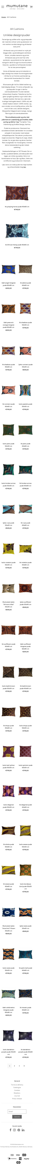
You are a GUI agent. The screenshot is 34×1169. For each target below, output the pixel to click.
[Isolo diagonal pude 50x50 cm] (8, 791)
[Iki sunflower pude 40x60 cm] (8, 630)
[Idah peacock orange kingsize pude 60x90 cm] (8, 308)
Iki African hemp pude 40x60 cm (17, 245)
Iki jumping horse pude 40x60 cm (17, 207)
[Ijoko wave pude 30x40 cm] (25, 912)
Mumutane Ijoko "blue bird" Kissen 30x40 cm (8, 928)
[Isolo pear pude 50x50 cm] (8, 430)
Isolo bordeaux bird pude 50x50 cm (25, 886)
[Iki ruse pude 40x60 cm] (25, 509)
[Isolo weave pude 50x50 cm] (25, 830)
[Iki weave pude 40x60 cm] (8, 870)
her (25, 167)
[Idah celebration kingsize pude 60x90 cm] (8, 993)
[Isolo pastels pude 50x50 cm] (25, 390)
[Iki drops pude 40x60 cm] (8, 712)
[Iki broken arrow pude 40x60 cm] (25, 469)
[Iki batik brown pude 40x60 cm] (25, 672)
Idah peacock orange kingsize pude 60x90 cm (8, 324)
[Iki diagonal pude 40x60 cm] (25, 791)
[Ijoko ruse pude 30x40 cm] (8, 509)
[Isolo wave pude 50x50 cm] (8, 954)
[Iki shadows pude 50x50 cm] (25, 308)
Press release (17, 1099)
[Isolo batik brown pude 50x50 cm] (8, 672)
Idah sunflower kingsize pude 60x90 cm (25, 646)
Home (3, 17)
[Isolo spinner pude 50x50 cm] (25, 751)
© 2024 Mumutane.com (17, 1144)
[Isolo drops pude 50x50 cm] (25, 712)
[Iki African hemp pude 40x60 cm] (17, 231)
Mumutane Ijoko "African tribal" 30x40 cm (8, 604)
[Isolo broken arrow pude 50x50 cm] (8, 469)
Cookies (17, 1090)
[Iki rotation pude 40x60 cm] (25, 548)
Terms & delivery (17, 1085)
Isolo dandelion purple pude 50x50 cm (8, 1052)
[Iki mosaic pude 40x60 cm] (25, 993)
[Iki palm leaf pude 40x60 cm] (25, 954)
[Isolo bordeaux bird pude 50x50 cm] (25, 870)
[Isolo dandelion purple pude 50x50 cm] (8, 1035)
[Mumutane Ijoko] (8, 588)
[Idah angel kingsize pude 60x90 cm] (8, 269)
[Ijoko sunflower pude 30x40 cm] (25, 588)
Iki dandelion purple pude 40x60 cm (25, 1052)
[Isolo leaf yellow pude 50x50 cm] (8, 751)
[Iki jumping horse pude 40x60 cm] (17, 193)
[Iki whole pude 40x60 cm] (8, 830)
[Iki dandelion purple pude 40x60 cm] (25, 1035)
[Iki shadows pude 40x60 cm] (8, 350)
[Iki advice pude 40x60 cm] (25, 269)
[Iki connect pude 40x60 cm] (8, 390)
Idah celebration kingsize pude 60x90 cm (9, 1010)
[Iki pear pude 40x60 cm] (25, 430)
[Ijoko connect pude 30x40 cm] (25, 350)
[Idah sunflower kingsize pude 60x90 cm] (25, 630)
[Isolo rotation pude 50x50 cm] (8, 548)
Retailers (17, 1093)
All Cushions (11, 17)
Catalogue (17, 1087)
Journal (17, 1096)
